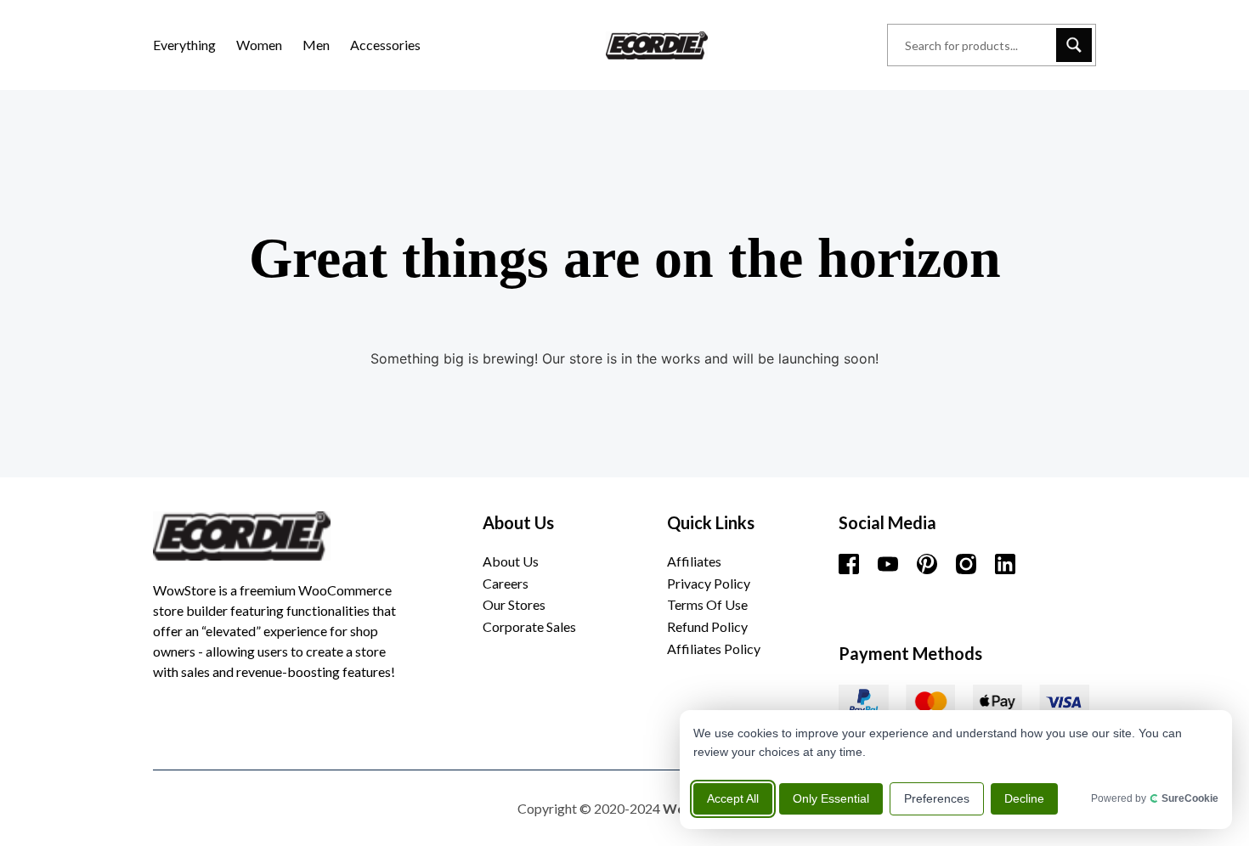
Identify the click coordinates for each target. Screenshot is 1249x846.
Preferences (936, 798)
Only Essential (831, 798)
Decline (1024, 798)
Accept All (733, 798)
